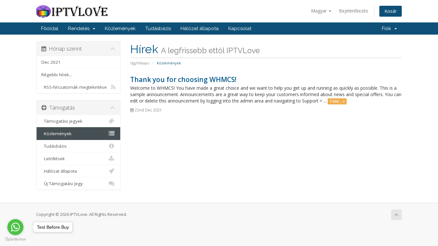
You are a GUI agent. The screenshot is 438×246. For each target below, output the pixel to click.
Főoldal (49, 28)
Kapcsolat (239, 28)
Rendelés (80, 28)
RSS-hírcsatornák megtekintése (74, 87)
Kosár (390, 11)
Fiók (388, 28)
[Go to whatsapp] (15, 227)
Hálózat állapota (200, 28)
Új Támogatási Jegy (62, 183)
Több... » (337, 101)
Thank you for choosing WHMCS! (183, 79)
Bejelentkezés (353, 11)
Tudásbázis (158, 28)
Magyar (319, 11)
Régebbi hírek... (56, 75)
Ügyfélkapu (139, 63)
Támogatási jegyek (61, 121)
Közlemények (120, 28)
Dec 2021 (51, 62)
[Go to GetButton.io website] (15, 239)
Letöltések (53, 158)
